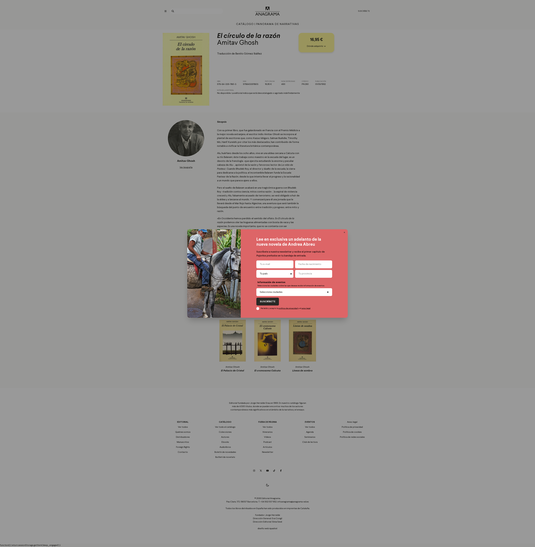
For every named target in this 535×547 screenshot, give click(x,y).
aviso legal (305, 308)
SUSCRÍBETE (267, 301)
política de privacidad (288, 308)
